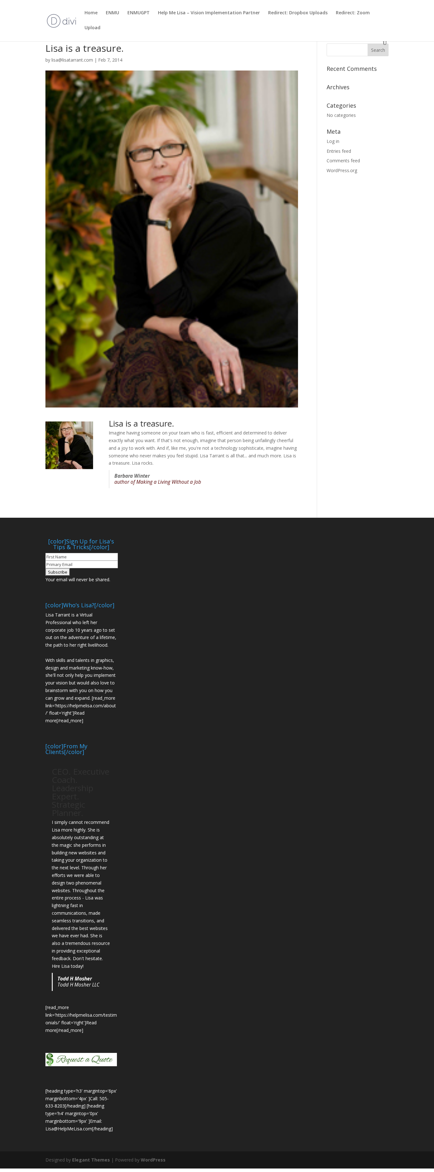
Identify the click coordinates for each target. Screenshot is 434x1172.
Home (91, 13)
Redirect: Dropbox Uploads (298, 13)
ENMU (112, 13)
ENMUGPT (138, 13)
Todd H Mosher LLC (78, 984)
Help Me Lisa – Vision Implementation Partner (209, 13)
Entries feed (339, 151)
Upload (92, 27)
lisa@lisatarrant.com (72, 60)
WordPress (153, 1160)
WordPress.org (342, 170)
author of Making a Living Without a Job (157, 482)
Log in (333, 141)
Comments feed (343, 161)
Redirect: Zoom (353, 13)
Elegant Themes (91, 1160)
